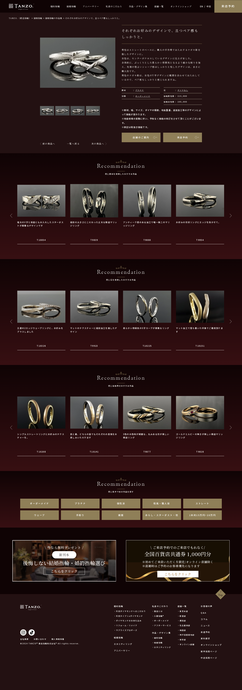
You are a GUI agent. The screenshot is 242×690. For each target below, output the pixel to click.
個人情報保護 (58, 639)
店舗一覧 (159, 6)
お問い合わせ (40, 639)
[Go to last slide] (11, 215)
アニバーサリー (91, 6)
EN (201, 6)
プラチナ (139, 90)
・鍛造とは (157, 611)
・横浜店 (182, 620)
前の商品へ (49, 143)
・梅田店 (182, 630)
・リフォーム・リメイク (125, 625)
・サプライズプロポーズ (125, 630)
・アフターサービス (161, 625)
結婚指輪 (71, 6)
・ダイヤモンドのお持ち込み (128, 620)
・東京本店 (183, 611)
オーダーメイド (142, 96)
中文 (209, 6)
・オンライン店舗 (186, 644)
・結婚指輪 (157, 642)
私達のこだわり (114, 6)
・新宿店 (182, 616)
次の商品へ (97, 143)
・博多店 (182, 639)
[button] (47, 111)
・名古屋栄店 (184, 625)
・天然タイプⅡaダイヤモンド (128, 616)
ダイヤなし (183, 90)
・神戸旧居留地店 (186, 634)
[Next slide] (230, 215)
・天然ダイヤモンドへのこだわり (130, 611)
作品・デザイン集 (138, 6)
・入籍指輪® (158, 616)
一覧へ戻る (73, 143)
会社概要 (24, 639)
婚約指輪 (55, 6)
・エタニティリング (161, 647)
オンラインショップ (181, 6)
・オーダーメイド (160, 620)
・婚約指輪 (157, 637)
